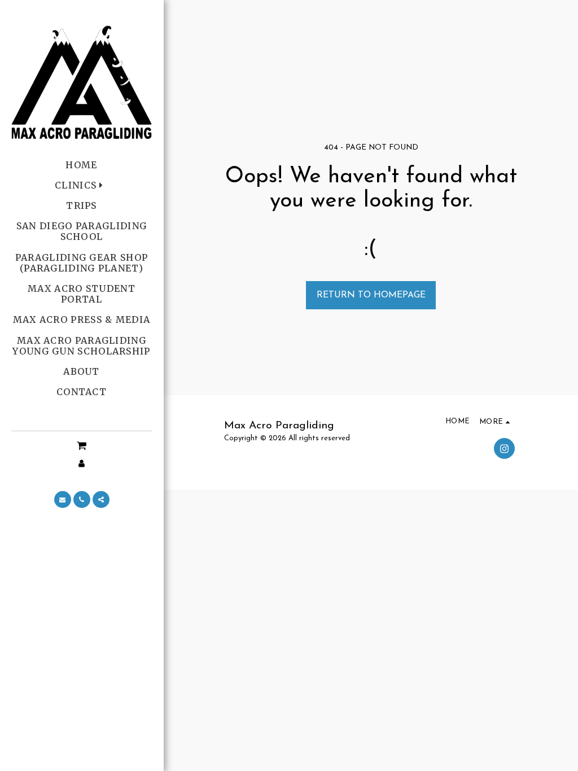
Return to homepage (371, 295)
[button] (82, 446)
